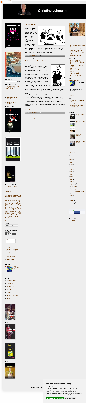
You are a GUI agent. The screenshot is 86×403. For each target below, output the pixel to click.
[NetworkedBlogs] (77, 210)
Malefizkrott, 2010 (9, 292)
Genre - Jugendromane (29, 15)
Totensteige (17, 216)
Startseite (6, 15)
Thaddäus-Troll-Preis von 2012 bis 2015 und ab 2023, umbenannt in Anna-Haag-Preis (76, 42)
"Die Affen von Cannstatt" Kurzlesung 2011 (11, 103)
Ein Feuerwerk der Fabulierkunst (35, 61)
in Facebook (72, 220)
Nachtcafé (7, 204)
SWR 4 (19, 208)
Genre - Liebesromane (40, 15)
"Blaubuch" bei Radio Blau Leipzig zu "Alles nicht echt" (13, 89)
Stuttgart (19, 211)
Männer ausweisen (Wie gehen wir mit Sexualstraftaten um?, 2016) (77, 106)
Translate (15, 227)
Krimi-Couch (42, 65)
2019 (71, 167)
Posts (8, 239)
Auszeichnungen (78, 15)
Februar (73, 202)
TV (16, 213)
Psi (12, 207)
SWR (13, 208)
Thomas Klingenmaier (16, 214)
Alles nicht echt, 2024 (10, 299)
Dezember (73, 181)
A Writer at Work (30, 24)
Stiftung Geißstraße (12, 211)
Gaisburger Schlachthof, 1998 (12, 282)
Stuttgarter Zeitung (9, 213)
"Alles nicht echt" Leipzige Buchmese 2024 (11, 98)
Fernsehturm (13, 197)
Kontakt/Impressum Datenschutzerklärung (47, 18)
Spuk (13, 209)
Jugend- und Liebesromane (11, 256)
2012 (71, 179)
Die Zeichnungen (32, 18)
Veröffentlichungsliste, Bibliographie (13, 250)
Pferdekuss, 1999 (9, 283)
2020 (71, 166)
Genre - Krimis (19, 15)
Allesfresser (8, 191)
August (72, 188)
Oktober (73, 184)
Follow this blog (77, 212)
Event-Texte (19, 196)
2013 (71, 178)
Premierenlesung (8, 207)
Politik (20, 205)
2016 (71, 173)
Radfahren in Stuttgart (11, 266)
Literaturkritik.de (73, 151)
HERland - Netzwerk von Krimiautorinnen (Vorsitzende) (75, 61)
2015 (71, 174)
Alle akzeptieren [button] (51, 398)
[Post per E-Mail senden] (40, 55)
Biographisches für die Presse (12, 249)
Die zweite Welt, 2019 (10, 298)
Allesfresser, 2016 (9, 296)
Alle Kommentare (10, 242)
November (73, 183)
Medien (16, 203)
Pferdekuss (15, 205)
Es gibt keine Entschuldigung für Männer (79, 129)
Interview (7, 200)
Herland (11, 199)
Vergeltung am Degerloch (16, 217)
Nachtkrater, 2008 (9, 289)
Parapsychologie (8, 205)
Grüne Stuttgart (73, 68)
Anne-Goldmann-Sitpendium (75, 55)
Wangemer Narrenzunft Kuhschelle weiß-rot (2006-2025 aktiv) (77, 73)
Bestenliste (19, 192)
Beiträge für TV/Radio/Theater (12, 255)
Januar (72, 203)
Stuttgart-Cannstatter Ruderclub (76, 69)
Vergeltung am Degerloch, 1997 (12, 280)
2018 (71, 169)
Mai (72, 196)
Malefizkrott (11, 203)
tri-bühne (6, 220)
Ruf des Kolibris (8, 208)
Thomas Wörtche (8, 216)
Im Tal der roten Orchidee (17, 199)
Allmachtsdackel (14, 191)
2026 (71, 157)
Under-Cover (7, 217)
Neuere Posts (28, 115)
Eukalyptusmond (13, 196)
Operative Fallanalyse (16, 204)
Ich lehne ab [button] (60, 398)
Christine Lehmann (10, 194)
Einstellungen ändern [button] (70, 398)
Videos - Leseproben (22, 18)
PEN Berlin (72, 66)
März (72, 200)
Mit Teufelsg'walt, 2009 (10, 290)
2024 (71, 159)
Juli (72, 193)
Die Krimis (8, 258)
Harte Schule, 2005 (10, 285)
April (72, 198)
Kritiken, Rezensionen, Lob (11, 252)
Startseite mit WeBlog (10, 261)
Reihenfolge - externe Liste (11, 186)
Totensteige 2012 (9, 293)
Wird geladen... (72, 95)
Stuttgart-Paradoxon (8, 212)
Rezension (17, 207)
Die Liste (6, 18)
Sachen (63, 15)
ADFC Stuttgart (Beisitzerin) (75, 75)
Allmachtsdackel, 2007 (10, 287)
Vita (11, 18)
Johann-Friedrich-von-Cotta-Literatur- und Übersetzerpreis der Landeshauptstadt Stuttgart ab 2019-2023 (77, 52)
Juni (72, 195)
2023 (71, 161)
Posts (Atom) (32, 118)
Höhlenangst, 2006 (10, 286)
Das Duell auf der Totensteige (79, 135)
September (73, 186)
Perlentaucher (72, 152)
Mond (20, 203)
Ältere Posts (62, 115)
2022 (71, 162)
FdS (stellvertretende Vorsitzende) (76, 65)
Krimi (11, 201)
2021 (71, 164)
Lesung (15, 202)
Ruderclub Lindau (73, 71)
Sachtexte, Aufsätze (10, 253)
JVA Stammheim (12, 200)
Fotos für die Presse (10, 247)
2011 (71, 205)
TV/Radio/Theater (56, 15)
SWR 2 (15, 208)
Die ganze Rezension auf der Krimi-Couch (34, 109)
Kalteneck (7, 201)
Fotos (15, 18)
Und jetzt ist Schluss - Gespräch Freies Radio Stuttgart (12, 87)
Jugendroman (18, 200)
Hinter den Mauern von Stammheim (80, 115)
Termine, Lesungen (10, 259)
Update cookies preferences (8, 0)
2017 (71, 171)
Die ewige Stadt (16, 195)
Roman (48, 15)
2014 (71, 176)
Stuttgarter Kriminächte (17, 212)
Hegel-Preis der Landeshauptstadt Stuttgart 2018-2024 (76, 49)
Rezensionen (70, 15)
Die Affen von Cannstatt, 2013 (12, 295)
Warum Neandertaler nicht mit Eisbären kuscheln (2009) (76, 109)
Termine (12, 15)
